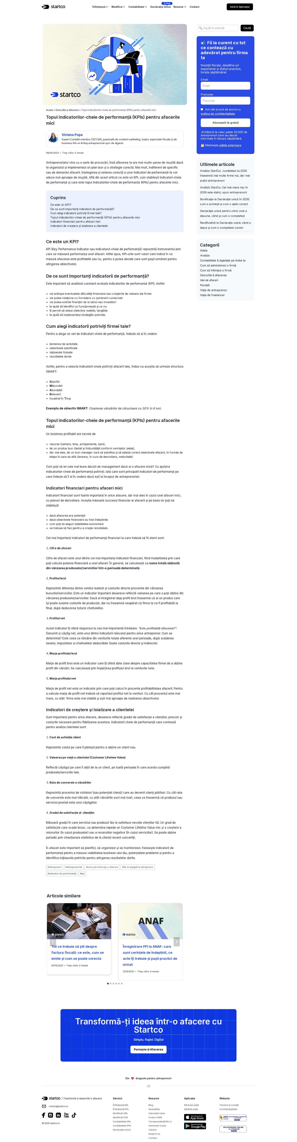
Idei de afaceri (209, 280)
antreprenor (55, 867)
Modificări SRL (120, 1113)
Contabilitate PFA (122, 1125)
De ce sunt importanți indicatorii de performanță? (82, 209)
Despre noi (154, 1133)
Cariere (152, 1129)
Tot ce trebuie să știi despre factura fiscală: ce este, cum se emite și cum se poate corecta (77, 952)
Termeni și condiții (229, 1105)
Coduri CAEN (155, 1117)
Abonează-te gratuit (225, 122)
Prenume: (207, 94)
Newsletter (154, 1109)
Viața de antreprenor (213, 290)
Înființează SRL (121, 1105)
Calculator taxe (156, 1113)
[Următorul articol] (177, 941)
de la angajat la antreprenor (137, 867)
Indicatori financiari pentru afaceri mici (75, 221)
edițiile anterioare (230, 145)
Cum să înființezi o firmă (216, 270)
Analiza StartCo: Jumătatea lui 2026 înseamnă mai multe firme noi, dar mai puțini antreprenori (225, 175)
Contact (152, 1138)
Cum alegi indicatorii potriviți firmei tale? (76, 213)
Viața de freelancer (212, 295)
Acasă (49, 110)
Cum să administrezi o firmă (218, 265)
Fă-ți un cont (191, 1105)
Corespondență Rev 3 (160, 1121)
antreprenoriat (73, 867)
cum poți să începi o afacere (102, 867)
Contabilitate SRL (122, 1121)
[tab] (108, 983)
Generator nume (157, 1125)
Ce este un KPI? (60, 204)
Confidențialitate (228, 1109)
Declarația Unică (121, 1129)
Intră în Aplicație (240, 6)
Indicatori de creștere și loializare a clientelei (79, 226)
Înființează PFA (121, 1109)
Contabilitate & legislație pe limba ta (222, 260)
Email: (204, 79)
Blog (150, 1105)
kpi (82, 873)
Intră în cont (191, 1109)
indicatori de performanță (62, 873)
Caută (247, 28)
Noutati (205, 285)
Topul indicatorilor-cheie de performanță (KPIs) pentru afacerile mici (95, 217)
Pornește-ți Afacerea (148, 1049)
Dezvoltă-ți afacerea (67, 110)
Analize (205, 255)
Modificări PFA (120, 1117)
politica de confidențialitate (218, 113)
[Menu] (257, 6)
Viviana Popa (72, 135)
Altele (203, 250)
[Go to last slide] (53, 941)
